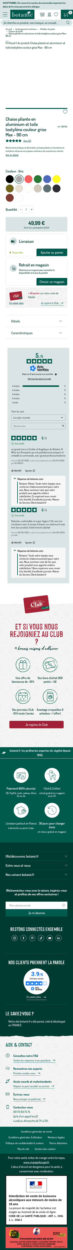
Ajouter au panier (52, 252)
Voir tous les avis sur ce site (39, 379)
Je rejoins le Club (50, 302)
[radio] (10, 179)
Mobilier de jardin (47, 29)
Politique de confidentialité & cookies (25, 1143)
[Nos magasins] (42, 14)
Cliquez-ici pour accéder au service (31, 1086)
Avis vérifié (19, 443)
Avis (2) (27, 140)
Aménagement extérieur (26, 29)
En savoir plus (16, 302)
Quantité (11, 209)
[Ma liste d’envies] (56, 14)
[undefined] (55, 374)
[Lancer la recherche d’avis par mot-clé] (63, 426)
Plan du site (23, 1148)
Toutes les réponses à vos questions (32, 1060)
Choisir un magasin (51, 282)
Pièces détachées (58, 1143)
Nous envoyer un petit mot (27, 1099)
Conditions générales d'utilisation (25, 1137)
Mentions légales (56, 1137)
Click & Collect (52, 788)
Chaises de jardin (16, 31)
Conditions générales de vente (36, 1131)
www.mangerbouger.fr (36, 1162)
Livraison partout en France (21, 823)
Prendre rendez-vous (24, 1073)
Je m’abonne (36, 913)
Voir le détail (12, 155)
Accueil (9, 29)
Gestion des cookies (45, 1148)
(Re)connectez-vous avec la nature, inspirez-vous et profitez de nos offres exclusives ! (36, 892)
